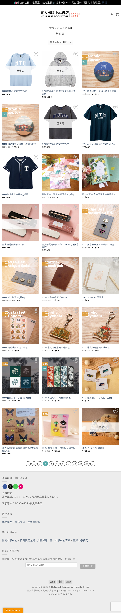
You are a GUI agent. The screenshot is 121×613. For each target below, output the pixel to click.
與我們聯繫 (33, 522)
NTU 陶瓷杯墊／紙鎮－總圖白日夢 (19, 144)
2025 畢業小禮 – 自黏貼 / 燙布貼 (59, 448)
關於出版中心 (9, 540)
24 (86, 463)
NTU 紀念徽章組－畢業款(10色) (98, 244)
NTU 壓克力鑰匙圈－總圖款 (56, 347)
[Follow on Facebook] (5, 486)
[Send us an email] (10, 486)
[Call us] (15, 486)
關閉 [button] (104, 2)
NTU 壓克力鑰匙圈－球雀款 (96, 347)
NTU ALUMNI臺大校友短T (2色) (98, 144)
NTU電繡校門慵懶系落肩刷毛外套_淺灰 (59, 92)
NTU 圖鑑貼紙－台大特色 (15, 347)
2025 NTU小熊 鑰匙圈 (93, 448)
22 (74, 463)
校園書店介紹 (27, 540)
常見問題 (20, 522)
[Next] (92, 463)
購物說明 (7, 522)
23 (80, 463)
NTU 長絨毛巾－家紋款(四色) (57, 398)
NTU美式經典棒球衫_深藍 (15, 194)
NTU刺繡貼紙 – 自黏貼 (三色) (97, 398)
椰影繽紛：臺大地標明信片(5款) (58, 194)
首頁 (51, 28)
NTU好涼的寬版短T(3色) (14, 91)
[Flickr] (20, 486)
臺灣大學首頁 (80, 540)
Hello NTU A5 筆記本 (93, 297)
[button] (4, 14)
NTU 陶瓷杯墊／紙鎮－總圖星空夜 (99, 91)
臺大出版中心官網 (60, 540)
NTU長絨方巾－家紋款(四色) (16, 398)
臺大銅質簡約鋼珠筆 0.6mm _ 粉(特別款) (60, 245)
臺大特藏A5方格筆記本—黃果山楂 (99, 194)
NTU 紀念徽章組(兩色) (13, 297)
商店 (59, 28)
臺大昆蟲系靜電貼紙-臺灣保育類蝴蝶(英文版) (20, 449)
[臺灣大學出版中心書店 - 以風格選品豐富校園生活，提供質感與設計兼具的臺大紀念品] (60, 14)
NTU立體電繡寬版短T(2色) (55, 144)
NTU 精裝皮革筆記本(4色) (55, 297)
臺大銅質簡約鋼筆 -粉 (13, 244)
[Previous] (28, 463)
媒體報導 (42, 540)
